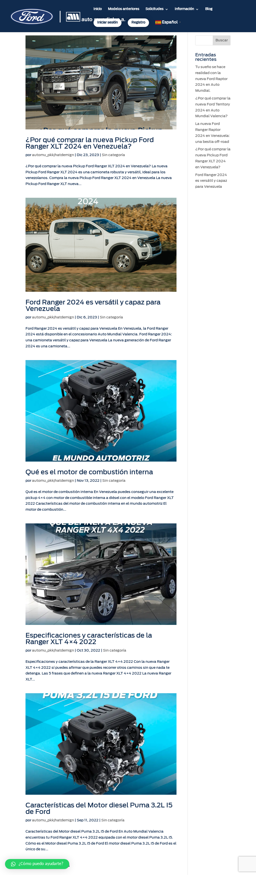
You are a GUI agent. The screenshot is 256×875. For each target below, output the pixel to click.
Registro (138, 22)
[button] (37, 864)
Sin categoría (113, 155)
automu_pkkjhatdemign (53, 155)
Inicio (98, 9)
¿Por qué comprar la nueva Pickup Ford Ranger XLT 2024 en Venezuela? (90, 143)
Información (184, 9)
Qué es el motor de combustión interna (89, 472)
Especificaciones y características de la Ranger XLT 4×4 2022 (89, 638)
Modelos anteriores (123, 9)
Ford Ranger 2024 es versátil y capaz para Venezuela (211, 181)
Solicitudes (155, 9)
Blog (208, 9)
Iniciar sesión (107, 22)
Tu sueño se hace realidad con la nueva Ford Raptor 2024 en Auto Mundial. (211, 79)
